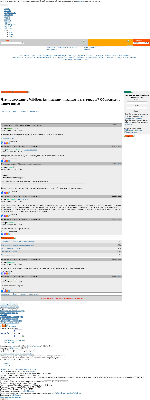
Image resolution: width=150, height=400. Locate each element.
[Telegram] (9, 143)
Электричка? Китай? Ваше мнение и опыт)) (17, 242)
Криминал (90, 55)
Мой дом (107, 55)
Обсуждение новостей (19, 92)
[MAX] (5, 143)
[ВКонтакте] (2, 143)
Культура (99, 55)
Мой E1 (127, 92)
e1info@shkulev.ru (58, 393)
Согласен (4, 5)
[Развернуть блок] (125, 136)
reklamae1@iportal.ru (32, 346)
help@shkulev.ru (32, 371)
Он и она (72, 57)
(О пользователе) (30, 150)
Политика (81, 57)
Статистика (33, 111)
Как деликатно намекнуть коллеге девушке (17, 245)
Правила (23, 111)
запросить (128, 124)
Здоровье (81, 55)
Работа (101, 57)
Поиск (15, 111)
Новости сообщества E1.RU (44, 57)
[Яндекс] (138, 130)
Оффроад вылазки (8, 255)
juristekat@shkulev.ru (73, 393)
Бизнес (26, 55)
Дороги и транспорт (44, 55)
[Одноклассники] (7, 143)
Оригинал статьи (7, 138)
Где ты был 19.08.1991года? (11, 248)
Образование (62, 57)
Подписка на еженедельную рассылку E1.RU (17, 354)
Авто (20, 55)
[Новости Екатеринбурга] (52, 53)
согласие (80, 1)
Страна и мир (67, 59)
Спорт (119, 57)
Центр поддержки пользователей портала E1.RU (18, 369)
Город (33, 55)
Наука (115, 55)
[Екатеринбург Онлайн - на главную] (93, 53)
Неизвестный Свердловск (23, 57)
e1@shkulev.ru (28, 391)
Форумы (5, 92)
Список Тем (5, 111)
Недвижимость (124, 55)
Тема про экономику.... (9, 251)
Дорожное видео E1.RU (63, 55)
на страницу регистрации (134, 117)
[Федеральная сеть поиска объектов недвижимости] (23, 336)
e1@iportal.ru (13, 348)
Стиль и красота (129, 57)
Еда (74, 55)
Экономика (78, 59)
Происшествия (91, 57)
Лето (86, 59)
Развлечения (110, 57)
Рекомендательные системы (10, 397)
